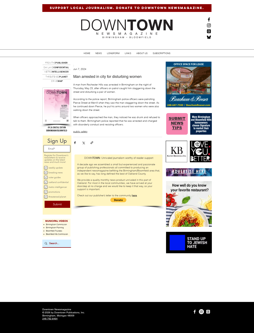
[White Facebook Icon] (194, 311)
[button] (98, 53)
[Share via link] (91, 142)
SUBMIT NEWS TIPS (177, 123)
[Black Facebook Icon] (208, 19)
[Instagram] (208, 25)
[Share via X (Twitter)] (83, 142)
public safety (80, 131)
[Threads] (208, 31)
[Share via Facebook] (75, 142)
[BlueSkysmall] (208, 37)
